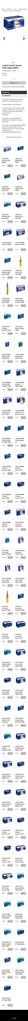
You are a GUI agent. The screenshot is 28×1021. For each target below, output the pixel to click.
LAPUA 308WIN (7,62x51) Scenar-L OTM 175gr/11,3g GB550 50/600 (19, 498)
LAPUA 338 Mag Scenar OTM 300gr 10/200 (19, 580)
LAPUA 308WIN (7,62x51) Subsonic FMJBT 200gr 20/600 (6, 526)
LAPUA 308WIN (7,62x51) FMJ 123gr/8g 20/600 (6, 384)
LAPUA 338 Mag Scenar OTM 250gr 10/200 (6, 580)
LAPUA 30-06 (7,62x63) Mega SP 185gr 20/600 (19, 300)
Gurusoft (14, 1018)
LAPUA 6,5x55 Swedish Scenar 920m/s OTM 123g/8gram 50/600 (19, 806)
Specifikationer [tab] (6, 95)
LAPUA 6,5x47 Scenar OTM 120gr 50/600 (19, 664)
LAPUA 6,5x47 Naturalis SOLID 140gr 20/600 (6, 664)
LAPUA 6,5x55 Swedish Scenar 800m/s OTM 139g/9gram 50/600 (6, 778)
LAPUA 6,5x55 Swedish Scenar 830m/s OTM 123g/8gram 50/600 (19, 778)
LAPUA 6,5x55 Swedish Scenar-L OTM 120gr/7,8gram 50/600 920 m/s (19, 834)
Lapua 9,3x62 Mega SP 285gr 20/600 (6, 972)
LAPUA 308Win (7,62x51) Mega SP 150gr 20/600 (6, 440)
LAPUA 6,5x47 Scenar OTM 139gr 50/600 (19, 692)
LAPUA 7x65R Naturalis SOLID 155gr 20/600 (6, 916)
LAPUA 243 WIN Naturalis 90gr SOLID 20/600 (6, 272)
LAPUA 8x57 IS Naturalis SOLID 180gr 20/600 (6, 944)
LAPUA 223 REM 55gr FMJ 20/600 (19, 188)
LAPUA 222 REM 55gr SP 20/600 (19, 160)
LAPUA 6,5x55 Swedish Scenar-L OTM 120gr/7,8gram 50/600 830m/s (6, 834)
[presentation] (4, 38)
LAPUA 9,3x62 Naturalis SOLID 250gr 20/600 (19, 972)
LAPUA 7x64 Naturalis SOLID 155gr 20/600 (19, 888)
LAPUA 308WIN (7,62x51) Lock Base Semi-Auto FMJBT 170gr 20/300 (19, 414)
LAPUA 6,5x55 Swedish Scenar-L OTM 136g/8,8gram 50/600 (6, 862)
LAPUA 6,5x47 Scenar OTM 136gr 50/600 (6, 692)
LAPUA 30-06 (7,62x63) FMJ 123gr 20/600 (6, 300)
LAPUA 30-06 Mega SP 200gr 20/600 (19, 328)
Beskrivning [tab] (5, 92)
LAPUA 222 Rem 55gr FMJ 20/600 (6, 160)
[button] (12, 62)
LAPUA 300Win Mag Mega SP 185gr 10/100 (6, 356)
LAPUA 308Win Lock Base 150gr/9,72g (19, 524)
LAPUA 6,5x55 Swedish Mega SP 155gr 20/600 (19, 720)
